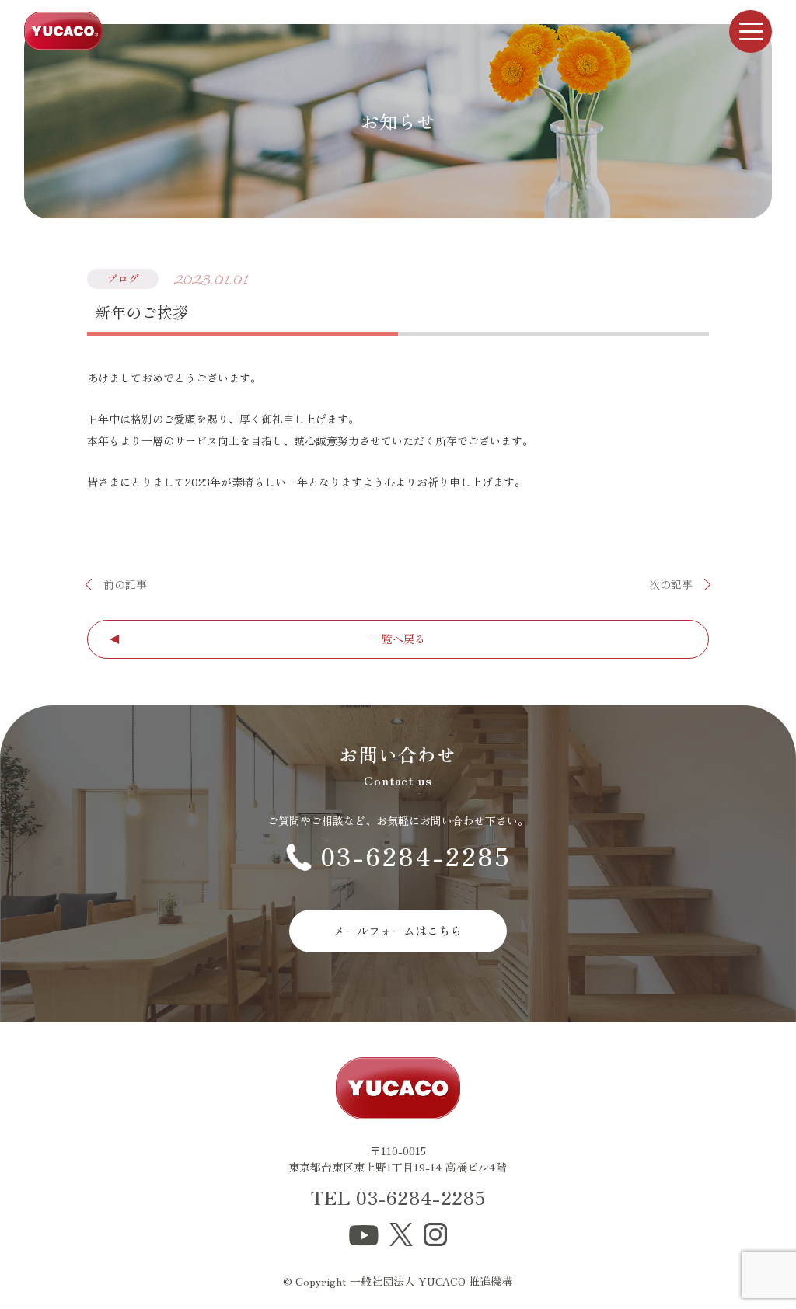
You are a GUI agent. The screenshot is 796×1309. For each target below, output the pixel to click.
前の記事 (125, 584)
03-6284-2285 (415, 855)
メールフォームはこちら (397, 930)
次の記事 (671, 584)
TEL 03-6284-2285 (398, 1196)
